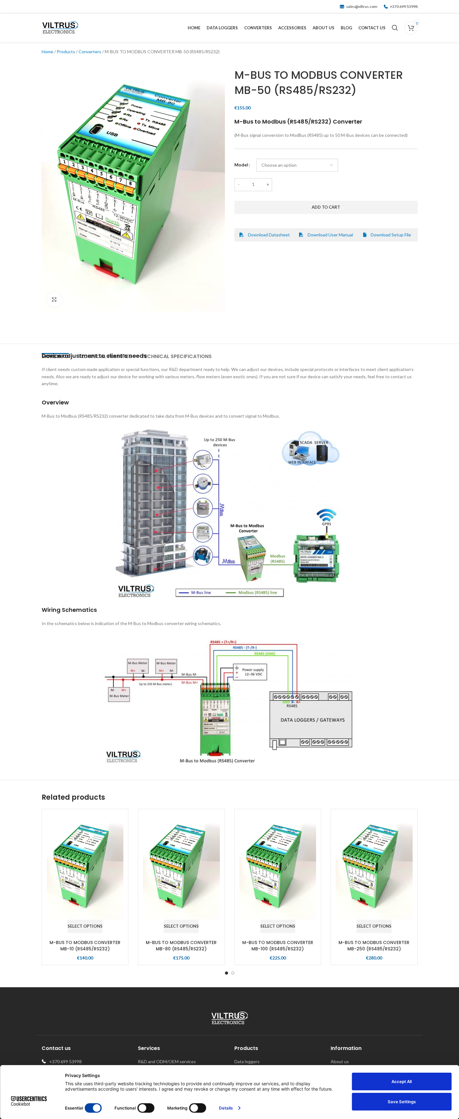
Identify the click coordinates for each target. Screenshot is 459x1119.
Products (66, 51)
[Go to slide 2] (232, 973)
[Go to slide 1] (226, 973)
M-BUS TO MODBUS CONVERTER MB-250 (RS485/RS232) (373, 945)
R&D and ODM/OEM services (167, 1061)
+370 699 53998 (403, 6)
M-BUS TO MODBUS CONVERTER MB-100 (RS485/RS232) (277, 945)
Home (47, 51)
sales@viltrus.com (361, 6)
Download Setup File (390, 234)
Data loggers (247, 1061)
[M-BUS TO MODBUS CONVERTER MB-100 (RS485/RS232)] (277, 869)
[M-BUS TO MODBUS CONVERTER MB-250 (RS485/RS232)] (374, 869)
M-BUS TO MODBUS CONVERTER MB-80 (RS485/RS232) (181, 945)
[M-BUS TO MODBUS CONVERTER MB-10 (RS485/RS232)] (85, 869)
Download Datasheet (268, 234)
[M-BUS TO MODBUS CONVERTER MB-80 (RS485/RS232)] (181, 869)
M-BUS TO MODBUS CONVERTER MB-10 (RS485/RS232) (85, 945)
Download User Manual (330, 234)
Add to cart (326, 207)
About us (340, 1061)
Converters (90, 51)
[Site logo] (60, 27)
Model (241, 164)
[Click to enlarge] (54, 299)
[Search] (395, 27)
